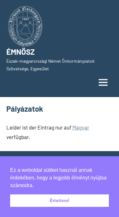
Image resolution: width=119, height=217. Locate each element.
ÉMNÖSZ (20, 51)
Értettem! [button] (59, 200)
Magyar (80, 127)
